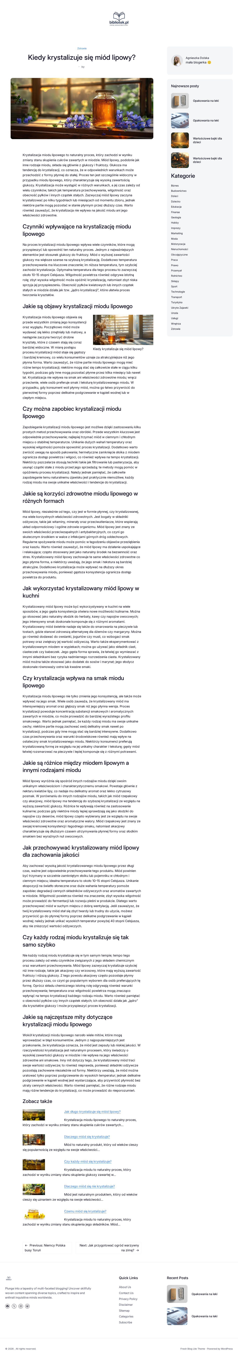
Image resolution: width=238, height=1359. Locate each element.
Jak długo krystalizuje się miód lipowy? (92, 1111)
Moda (174, 238)
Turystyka (176, 302)
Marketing (177, 233)
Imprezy (176, 227)
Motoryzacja (178, 243)
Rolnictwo (176, 275)
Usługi (174, 318)
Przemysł (176, 270)
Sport (174, 286)
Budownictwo (178, 190)
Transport (176, 297)
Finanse (175, 212)
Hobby (175, 222)
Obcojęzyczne (179, 254)
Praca (174, 259)
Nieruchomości (179, 249)
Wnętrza (176, 323)
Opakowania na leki (206, 100)
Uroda (174, 312)
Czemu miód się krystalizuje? (85, 1211)
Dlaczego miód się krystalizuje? (87, 1136)
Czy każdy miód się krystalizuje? (88, 1161)
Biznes (175, 185)
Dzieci (174, 196)
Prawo (174, 265)
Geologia (176, 217)
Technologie (178, 291)
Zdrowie (82, 48)
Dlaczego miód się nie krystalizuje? (89, 1186)
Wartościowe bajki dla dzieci (207, 140)
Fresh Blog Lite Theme (193, 1348)
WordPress (227, 1348)
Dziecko (175, 201)
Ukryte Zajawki (179, 307)
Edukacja (176, 206)
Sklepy (175, 281)
